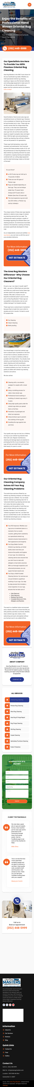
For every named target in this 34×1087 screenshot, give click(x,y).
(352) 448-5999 (17, 927)
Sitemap (5, 1085)
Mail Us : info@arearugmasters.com (13, 1070)
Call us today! (8, 89)
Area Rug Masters (15, 1082)
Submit (17, 801)
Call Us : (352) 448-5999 (10, 1067)
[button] (29, 4)
